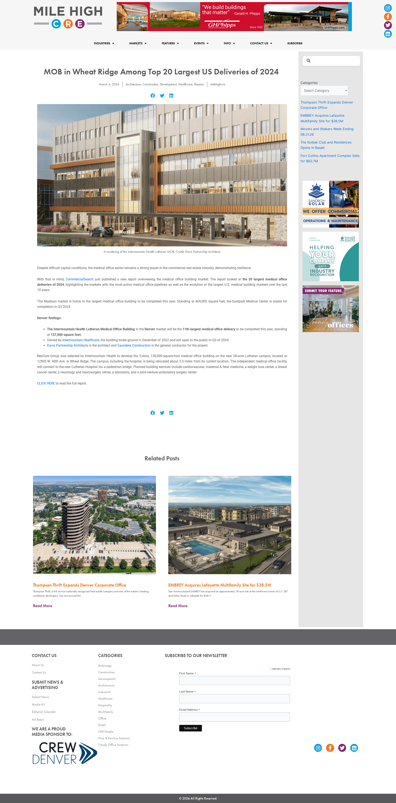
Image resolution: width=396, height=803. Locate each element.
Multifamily (105, 712)
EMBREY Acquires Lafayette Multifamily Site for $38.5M (219, 585)
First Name (187, 673)
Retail (102, 725)
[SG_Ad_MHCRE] (331, 256)
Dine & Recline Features (114, 738)
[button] (153, 95)
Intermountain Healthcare (80, 340)
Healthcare (185, 84)
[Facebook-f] (388, 17)
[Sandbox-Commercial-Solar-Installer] (331, 204)
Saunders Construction (134, 345)
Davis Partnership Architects (67, 345)
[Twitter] (388, 25)
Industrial (104, 692)
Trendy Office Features (113, 745)
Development (168, 84)
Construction (150, 84)
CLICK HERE (46, 383)
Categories (309, 83)
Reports (199, 84)
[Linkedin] (388, 34)
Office (102, 718)
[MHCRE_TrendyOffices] (331, 308)
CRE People (106, 731)
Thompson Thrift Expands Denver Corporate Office (79, 585)
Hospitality (105, 705)
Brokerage (105, 665)
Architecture (133, 84)
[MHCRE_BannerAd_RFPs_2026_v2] (234, 16)
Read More (42, 605)
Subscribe (294, 43)
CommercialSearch (79, 279)
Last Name (187, 692)
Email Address (189, 710)
